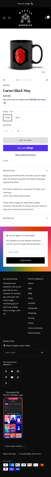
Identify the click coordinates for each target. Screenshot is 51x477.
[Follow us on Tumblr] (6, 383)
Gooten (6, 85)
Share (5, 160)
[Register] (42, 353)
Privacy (31, 318)
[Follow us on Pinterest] (6, 377)
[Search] (9, 18)
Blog (30, 293)
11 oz (7, 117)
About (30, 283)
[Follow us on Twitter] (12, 371)
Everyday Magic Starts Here (30, 454)
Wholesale (32, 308)
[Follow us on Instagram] (18, 371)
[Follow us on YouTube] (12, 377)
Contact (31, 303)
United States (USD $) (13, 446)
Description (9, 171)
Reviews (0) (8, 218)
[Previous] (4, 80)
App (30, 288)
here (28, 196)
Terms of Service (35, 328)
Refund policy (34, 333)
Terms (31, 323)
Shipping (32, 313)
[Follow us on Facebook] (6, 371)
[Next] (47, 80)
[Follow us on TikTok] (18, 377)
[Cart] (46, 18)
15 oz (17, 117)
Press (30, 298)
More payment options (25, 155)
